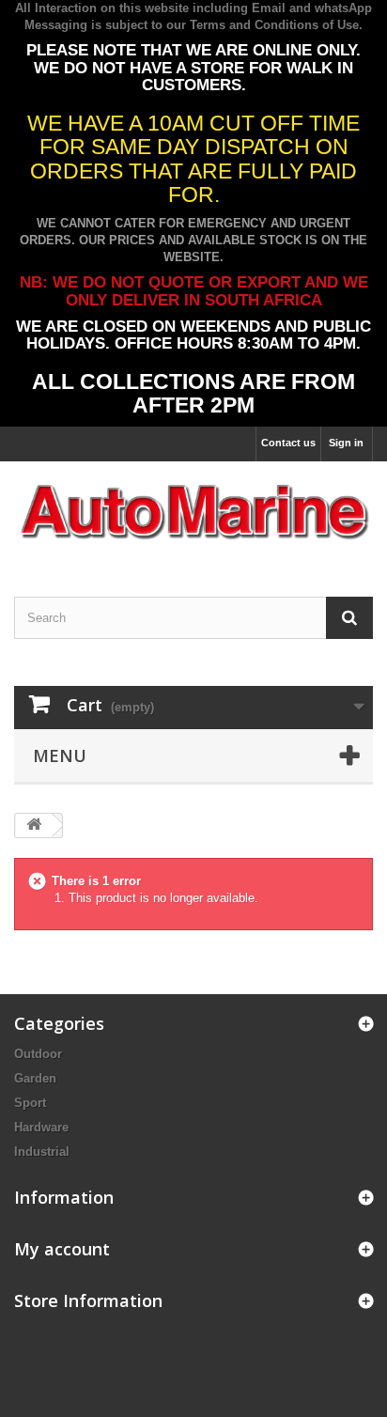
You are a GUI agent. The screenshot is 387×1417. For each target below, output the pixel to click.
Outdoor (38, 1054)
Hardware (41, 1127)
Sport (30, 1103)
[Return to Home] (34, 825)
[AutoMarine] (193, 513)
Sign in (346, 442)
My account (62, 1249)
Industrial (42, 1151)
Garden (35, 1078)
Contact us (288, 442)
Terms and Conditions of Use (274, 25)
